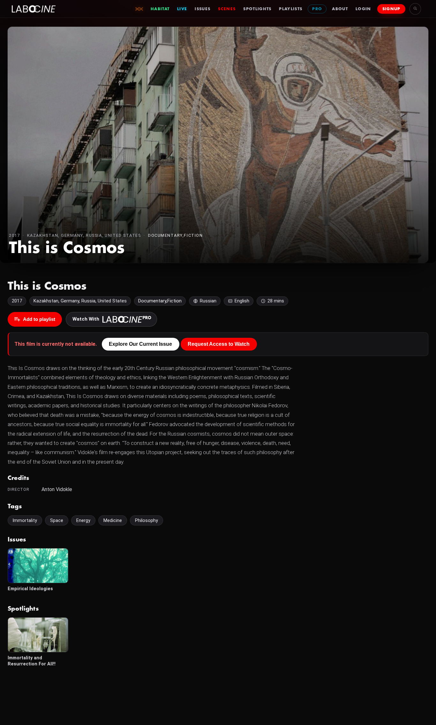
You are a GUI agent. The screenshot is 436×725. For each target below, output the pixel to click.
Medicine (112, 520)
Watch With (85, 319)
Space (56, 520)
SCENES (227, 9)
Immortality (25, 520)
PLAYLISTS (290, 9)
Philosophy (146, 520)
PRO (317, 9)
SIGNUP (391, 9)
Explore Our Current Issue (140, 344)
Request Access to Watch (219, 344)
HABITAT (160, 9)
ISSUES (202, 9)
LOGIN (363, 9)
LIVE (182, 9)
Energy (83, 520)
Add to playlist (39, 319)
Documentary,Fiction (175, 235)
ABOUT (340, 9)
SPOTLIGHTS (257, 9)
